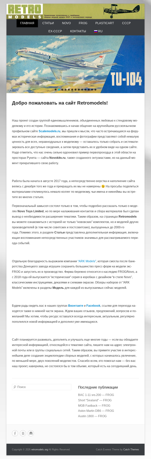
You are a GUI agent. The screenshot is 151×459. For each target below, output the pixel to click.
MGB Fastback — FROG (94, 405)
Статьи (48, 23)
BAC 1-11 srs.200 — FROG (96, 394)
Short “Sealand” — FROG (95, 400)
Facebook (15, 433)
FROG (83, 23)
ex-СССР (55, 31)
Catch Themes (131, 449)
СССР (126, 23)
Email (31, 433)
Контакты (78, 31)
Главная (27, 23)
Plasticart (104, 23)
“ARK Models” (87, 261)
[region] (75, 64)
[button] (56, 90)
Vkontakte (23, 433)
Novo (66, 23)
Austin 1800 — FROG (92, 416)
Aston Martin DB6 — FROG (96, 410)
